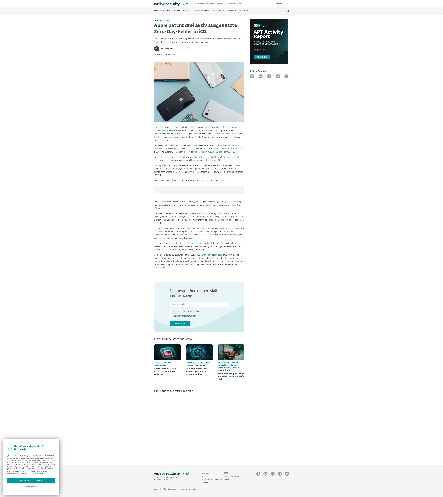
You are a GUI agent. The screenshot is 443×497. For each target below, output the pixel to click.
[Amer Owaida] (157, 48)
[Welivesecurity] (171, 474)
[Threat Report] (269, 43)
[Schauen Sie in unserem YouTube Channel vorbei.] (265, 474)
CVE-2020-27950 (192, 228)
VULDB (206, 235)
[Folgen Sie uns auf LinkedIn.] (280, 474)
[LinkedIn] (261, 76)
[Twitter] (269, 76)
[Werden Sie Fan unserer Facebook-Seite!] (258, 474)
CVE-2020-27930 (205, 214)
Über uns (205, 473)
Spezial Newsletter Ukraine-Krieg (187, 312)
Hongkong (205, 255)
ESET (226, 473)
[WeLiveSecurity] (173, 4)
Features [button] (217, 11)
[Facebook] (252, 76)
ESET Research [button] (202, 11)
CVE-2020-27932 (193, 243)
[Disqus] (199, 427)
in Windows (228, 127)
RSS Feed (205, 482)
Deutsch (278, 4)
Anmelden (180, 323)
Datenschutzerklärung (233, 476)
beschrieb (176, 202)
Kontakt (205, 476)
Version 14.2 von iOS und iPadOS (214, 152)
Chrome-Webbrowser (171, 131)
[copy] (286, 76)
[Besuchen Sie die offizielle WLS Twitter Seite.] (273, 474)
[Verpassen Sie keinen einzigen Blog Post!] (287, 474)
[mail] (278, 76)
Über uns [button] (243, 11)
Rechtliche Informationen (212, 479)
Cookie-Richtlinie (37, 473)
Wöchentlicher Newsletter (184, 316)
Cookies (227, 479)
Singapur (218, 255)
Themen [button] (231, 11)
